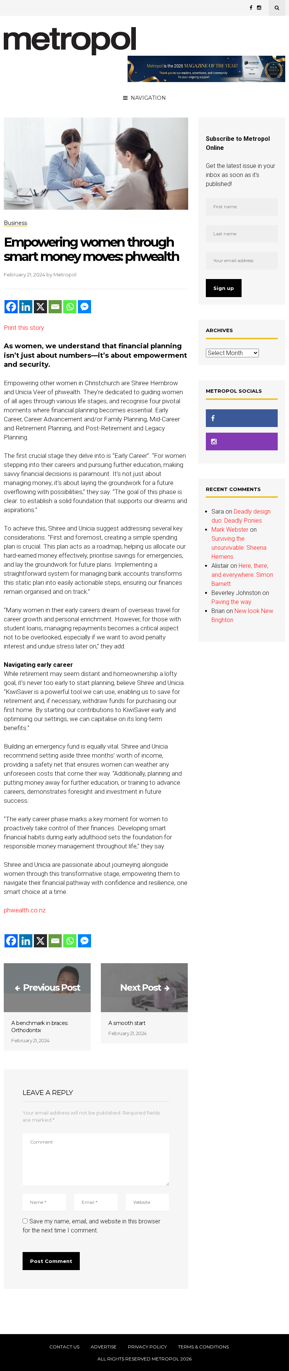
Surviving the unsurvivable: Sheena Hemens (238, 547)
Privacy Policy (147, 1347)
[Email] (55, 306)
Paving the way (231, 601)
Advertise (104, 1347)
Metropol (64, 274)
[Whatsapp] (69, 306)
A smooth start (126, 1023)
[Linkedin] (25, 306)
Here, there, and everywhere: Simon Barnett (242, 574)
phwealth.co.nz (25, 910)
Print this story (24, 327)
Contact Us (64, 1347)
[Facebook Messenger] (84, 306)
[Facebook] (11, 306)
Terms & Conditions (203, 1347)
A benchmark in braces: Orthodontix (39, 1027)
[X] (40, 306)
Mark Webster (229, 529)
